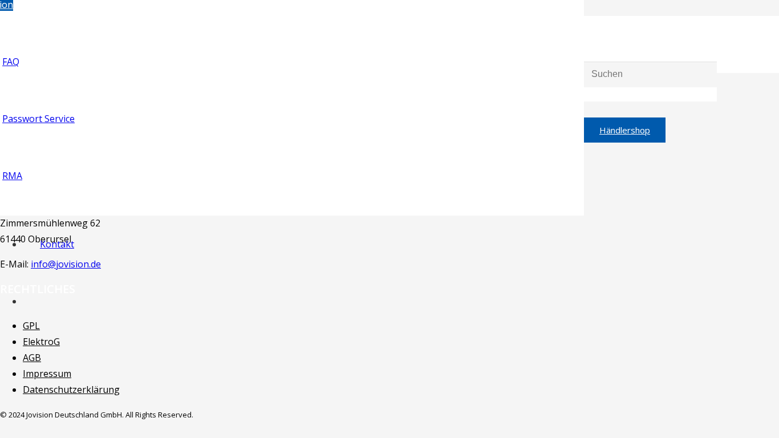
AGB (32, 357)
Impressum (47, 373)
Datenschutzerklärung (71, 389)
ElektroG (41, 341)
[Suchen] (588, 16)
